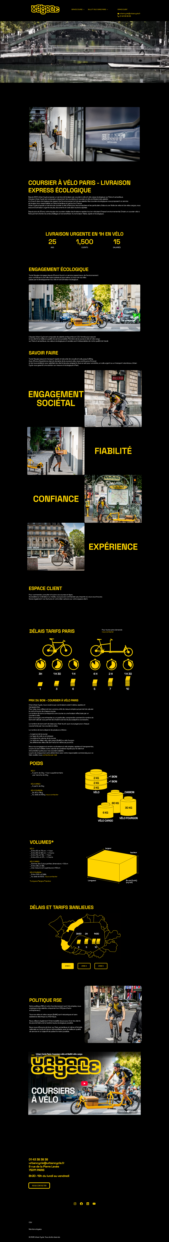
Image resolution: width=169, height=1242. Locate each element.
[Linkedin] (88, 1204)
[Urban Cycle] (45, 9)
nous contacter (108, 632)
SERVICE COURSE (76, 9)
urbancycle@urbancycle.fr (130, 13)
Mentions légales (35, 1229)
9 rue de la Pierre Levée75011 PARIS (44, 1168)
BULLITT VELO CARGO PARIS (97, 9)
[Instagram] (75, 1204)
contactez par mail (49, 755)
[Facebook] (81, 1204)
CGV (30, 1222)
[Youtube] (94, 1204)
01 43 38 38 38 (125, 16)
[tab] (68, 966)
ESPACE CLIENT (122, 9)
